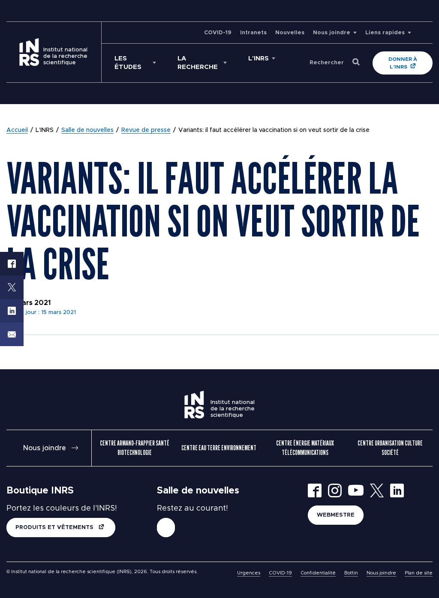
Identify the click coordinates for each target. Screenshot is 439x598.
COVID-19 (218, 33)
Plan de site (419, 573)
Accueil (17, 130)
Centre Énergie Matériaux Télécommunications (305, 448)
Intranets (253, 33)
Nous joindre (331, 33)
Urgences (248, 573)
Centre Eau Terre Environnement (218, 448)
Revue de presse (146, 130)
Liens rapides (385, 33)
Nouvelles (289, 33)
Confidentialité (318, 573)
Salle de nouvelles (87, 130)
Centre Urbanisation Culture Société (390, 448)
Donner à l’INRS (402, 63)
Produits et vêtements (55, 527)
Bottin (351, 573)
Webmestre (336, 515)
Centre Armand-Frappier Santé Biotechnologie (134, 448)
